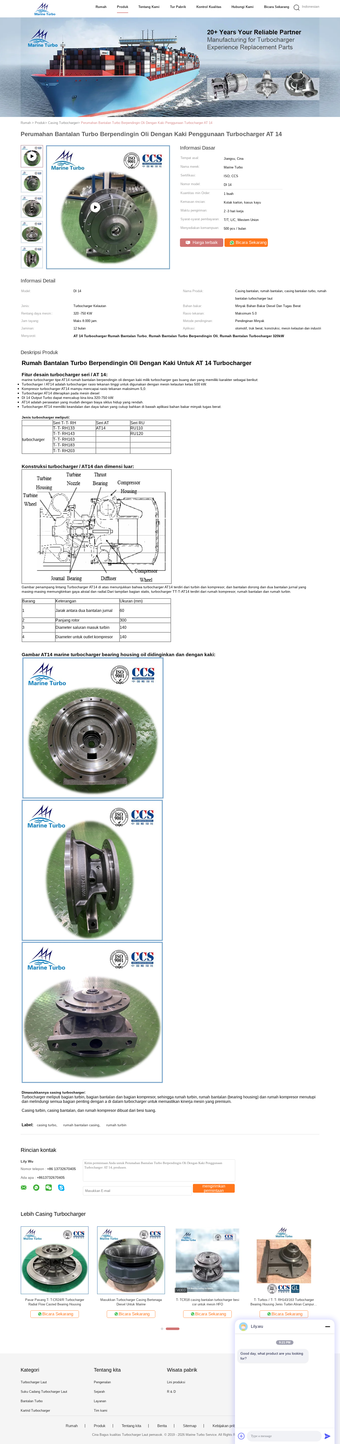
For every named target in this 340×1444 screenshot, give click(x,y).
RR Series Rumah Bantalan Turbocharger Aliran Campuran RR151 (131, 1302)
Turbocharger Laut (34, 1382)
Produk (122, 7)
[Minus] (328, 1327)
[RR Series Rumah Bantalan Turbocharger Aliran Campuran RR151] (131, 1260)
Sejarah (99, 1391)
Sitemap (189, 1426)
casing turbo (46, 1125)
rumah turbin (116, 1125)
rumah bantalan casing (81, 1125)
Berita (162, 1426)
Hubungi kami (242, 7)
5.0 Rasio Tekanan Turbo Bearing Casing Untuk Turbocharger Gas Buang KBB (283, 1302)
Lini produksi (176, 1382)
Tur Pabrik (178, 7)
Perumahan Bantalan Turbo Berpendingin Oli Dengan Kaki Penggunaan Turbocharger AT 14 (146, 123)
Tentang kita (131, 1426)
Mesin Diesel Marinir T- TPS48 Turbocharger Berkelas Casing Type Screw (55, 1302)
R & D (171, 1391)
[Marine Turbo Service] (45, 8)
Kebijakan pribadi (226, 1426)
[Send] (328, 1436)
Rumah (101, 7)
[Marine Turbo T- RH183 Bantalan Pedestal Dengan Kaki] (207, 1260)
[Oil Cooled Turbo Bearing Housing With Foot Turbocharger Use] (108, 268)
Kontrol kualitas (208, 7)
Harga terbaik (204, 242)
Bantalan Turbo (32, 1401)
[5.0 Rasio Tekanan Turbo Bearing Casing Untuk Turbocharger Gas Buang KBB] (284, 1260)
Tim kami (100, 1410)
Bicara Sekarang (276, 7)
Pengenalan (102, 1382)
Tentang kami (149, 7)
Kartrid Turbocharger (35, 1410)
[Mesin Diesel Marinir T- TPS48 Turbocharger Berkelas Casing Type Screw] (55, 1260)
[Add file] (241, 1436)
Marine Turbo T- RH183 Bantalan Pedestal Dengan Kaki (207, 1302)
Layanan (100, 1401)
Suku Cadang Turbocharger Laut (44, 1391)
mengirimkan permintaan (213, 1188)
